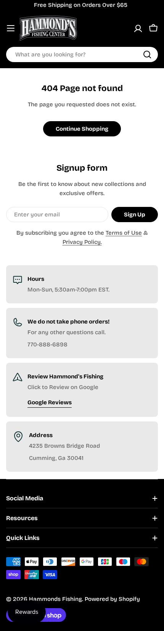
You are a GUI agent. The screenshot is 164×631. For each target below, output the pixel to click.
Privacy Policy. (82, 242)
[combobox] (82, 54)
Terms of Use (124, 232)
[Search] (147, 54)
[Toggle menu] (10, 28)
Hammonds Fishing (55, 599)
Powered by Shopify (112, 599)
